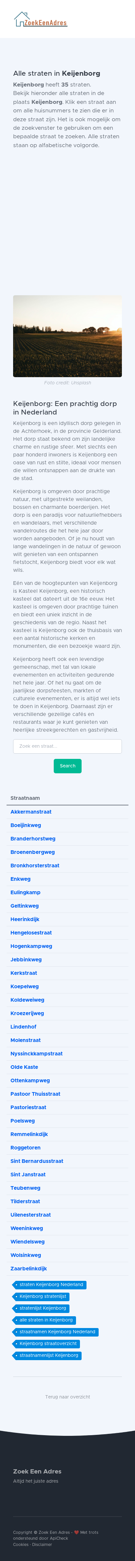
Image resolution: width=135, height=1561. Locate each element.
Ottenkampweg (30, 1080)
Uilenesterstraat (30, 1215)
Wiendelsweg (27, 1241)
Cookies (21, 1545)
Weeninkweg (26, 1228)
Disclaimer (42, 1545)
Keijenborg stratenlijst (43, 1296)
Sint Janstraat (28, 1174)
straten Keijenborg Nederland (51, 1284)
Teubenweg (25, 1188)
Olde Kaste (24, 1067)
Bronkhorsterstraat (34, 865)
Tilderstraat (25, 1201)
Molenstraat (25, 1040)
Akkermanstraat (30, 812)
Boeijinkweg (25, 825)
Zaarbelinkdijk (28, 1268)
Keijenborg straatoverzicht (48, 1343)
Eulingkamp (25, 892)
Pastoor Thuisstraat (35, 1094)
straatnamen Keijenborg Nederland (57, 1332)
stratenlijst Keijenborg (43, 1308)
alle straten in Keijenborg (46, 1320)
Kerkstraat (23, 973)
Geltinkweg (24, 906)
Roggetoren (25, 1147)
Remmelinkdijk (29, 1134)
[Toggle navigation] (119, 19)
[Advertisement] (67, 222)
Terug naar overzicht (67, 1397)
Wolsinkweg (25, 1255)
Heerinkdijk (24, 919)
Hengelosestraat (31, 932)
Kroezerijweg (27, 1013)
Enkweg (20, 879)
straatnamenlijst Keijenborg (49, 1355)
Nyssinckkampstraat (36, 1053)
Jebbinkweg (26, 959)
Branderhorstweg (32, 838)
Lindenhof (23, 1027)
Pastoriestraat (28, 1107)
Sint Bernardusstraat (36, 1161)
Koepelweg (24, 986)
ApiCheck (59, 1538)
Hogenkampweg (31, 946)
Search (67, 766)
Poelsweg (22, 1121)
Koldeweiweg (27, 1000)
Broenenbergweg (32, 852)
